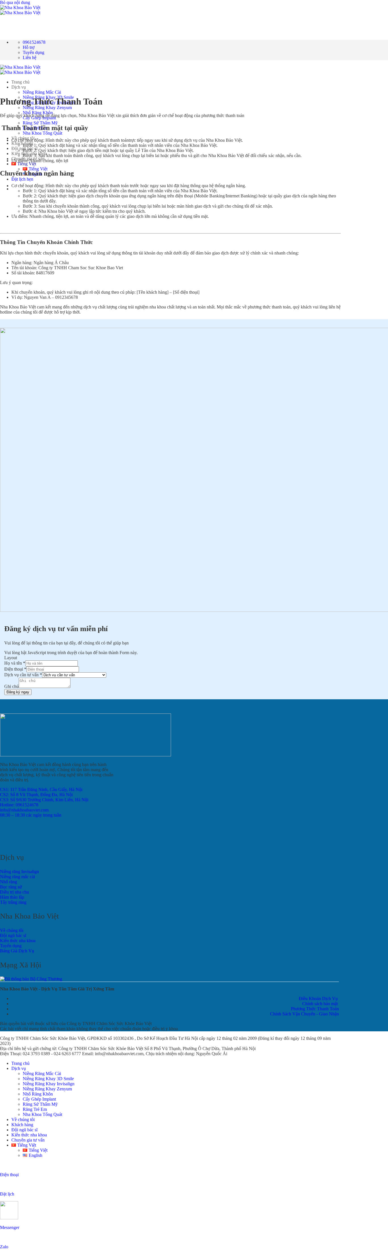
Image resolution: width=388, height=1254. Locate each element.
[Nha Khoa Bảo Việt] (20, 10)
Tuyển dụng (33, 52)
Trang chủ (20, 82)
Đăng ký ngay (18, 692)
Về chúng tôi (23, 138)
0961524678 (34, 42)
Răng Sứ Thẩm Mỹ (40, 122)
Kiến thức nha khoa (29, 1134)
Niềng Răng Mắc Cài (42, 92)
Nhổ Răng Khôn (38, 112)
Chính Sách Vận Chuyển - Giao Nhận (304, 1013)
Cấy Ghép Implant (39, 1099)
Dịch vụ (18, 87)
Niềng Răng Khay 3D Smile (48, 1078)
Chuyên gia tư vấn (28, 1140)
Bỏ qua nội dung (15, 2)
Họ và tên (14, 663)
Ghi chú (11, 686)
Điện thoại (15, 669)
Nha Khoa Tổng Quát (42, 133)
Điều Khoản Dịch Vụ (318, 998)
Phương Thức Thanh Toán (315, 1008)
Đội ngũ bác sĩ (24, 1129)
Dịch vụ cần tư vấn (23, 674)
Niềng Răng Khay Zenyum (47, 107)
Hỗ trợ (28, 47)
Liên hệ (29, 57)
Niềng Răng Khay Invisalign (48, 1083)
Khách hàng (22, 143)
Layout (10, 657)
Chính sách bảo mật (320, 1003)
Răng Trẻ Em (35, 1109)
